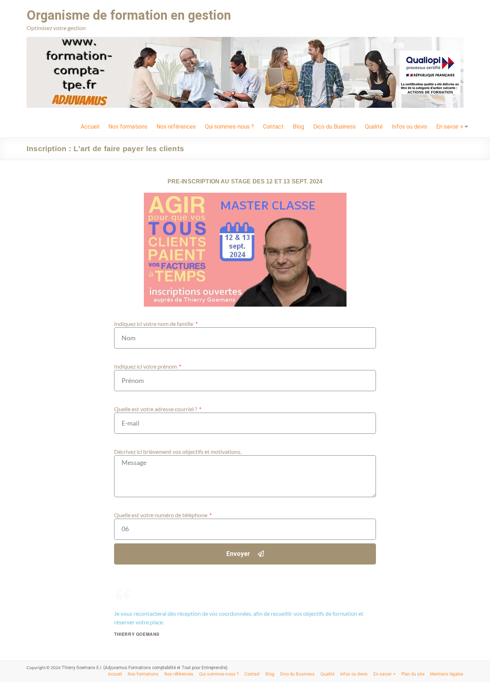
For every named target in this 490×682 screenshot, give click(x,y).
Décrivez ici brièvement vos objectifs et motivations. (177, 451)
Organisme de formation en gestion (129, 15)
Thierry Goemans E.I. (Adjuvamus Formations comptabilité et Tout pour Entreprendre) (144, 667)
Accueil (90, 126)
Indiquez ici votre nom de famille (154, 323)
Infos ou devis (409, 126)
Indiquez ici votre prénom (146, 366)
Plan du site (412, 674)
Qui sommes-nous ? (229, 126)
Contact (273, 126)
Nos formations (127, 126)
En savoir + (449, 126)
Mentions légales (446, 674)
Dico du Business (334, 126)
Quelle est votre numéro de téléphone (161, 515)
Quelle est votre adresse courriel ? (156, 408)
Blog (298, 126)
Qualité (374, 126)
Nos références (176, 126)
